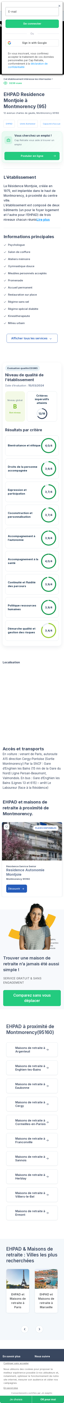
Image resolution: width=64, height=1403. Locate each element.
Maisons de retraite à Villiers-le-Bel (30, 1194)
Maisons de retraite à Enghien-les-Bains (30, 1067)
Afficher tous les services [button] (29, 338)
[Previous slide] (24, 1329)
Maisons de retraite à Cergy (30, 1104)
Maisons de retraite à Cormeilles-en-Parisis (30, 1122)
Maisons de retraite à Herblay (30, 1176)
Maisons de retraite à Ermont (30, 1212)
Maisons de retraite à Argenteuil (30, 1049)
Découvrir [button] (14, 888)
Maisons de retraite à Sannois (30, 1158)
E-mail (12, 11)
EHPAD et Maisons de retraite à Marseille (46, 1301)
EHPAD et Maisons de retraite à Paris (18, 1301)
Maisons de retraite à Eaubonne (30, 1085)
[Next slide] (39, 1329)
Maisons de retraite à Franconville (30, 1140)
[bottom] (6, 827)
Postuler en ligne (32, 156)
